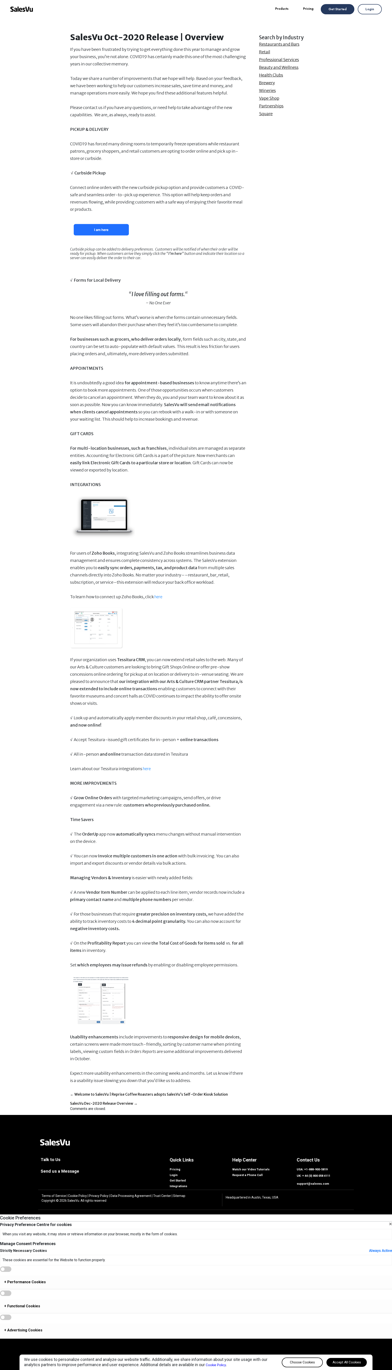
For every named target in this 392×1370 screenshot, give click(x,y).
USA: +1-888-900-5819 (312, 1169)
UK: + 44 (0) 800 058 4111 (313, 1175)
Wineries (267, 90)
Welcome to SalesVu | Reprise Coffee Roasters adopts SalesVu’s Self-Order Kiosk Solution (149, 1094)
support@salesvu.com (313, 1183)
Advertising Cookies (23, 1330)
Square (266, 114)
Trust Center (162, 1196)
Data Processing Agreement (130, 1196)
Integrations (178, 1186)
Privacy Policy (98, 1196)
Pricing (308, 8)
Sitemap (179, 1196)
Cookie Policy (77, 1196)
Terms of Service (54, 1196)
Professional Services (279, 59)
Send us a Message (60, 1171)
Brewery (267, 83)
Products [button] (282, 8)
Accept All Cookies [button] (347, 1362)
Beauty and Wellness (279, 67)
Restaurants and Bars (279, 44)
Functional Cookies (22, 1306)
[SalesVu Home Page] (54, 1142)
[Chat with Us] (381, 1359)
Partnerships (271, 106)
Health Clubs (271, 75)
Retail (264, 52)
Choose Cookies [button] (302, 1362)
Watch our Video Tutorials (251, 1169)
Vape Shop (269, 98)
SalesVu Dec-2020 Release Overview (103, 1103)
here (158, 596)
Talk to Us (50, 1159)
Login (369, 9)
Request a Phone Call (247, 1175)
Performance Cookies (25, 1282)
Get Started (337, 9)
